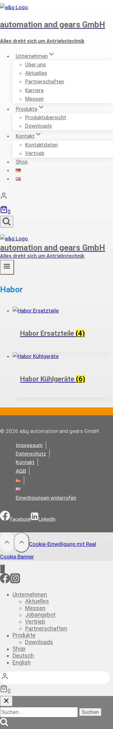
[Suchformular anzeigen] (6, 221)
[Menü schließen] (2, 568)
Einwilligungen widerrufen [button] (46, 498)
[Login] (56, 197)
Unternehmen (30, 594)
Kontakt (25, 462)
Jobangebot (40, 615)
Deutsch (23, 655)
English (22, 662)
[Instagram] (15, 581)
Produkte (24, 635)
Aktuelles (37, 601)
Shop (22, 162)
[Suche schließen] (6, 701)
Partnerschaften (44, 81)
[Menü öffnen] (7, 267)
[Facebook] (5, 581)
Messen (34, 99)
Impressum (29, 445)
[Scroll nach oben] (7, 542)
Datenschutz (31, 454)
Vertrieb (34, 153)
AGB (21, 471)
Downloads (38, 126)
